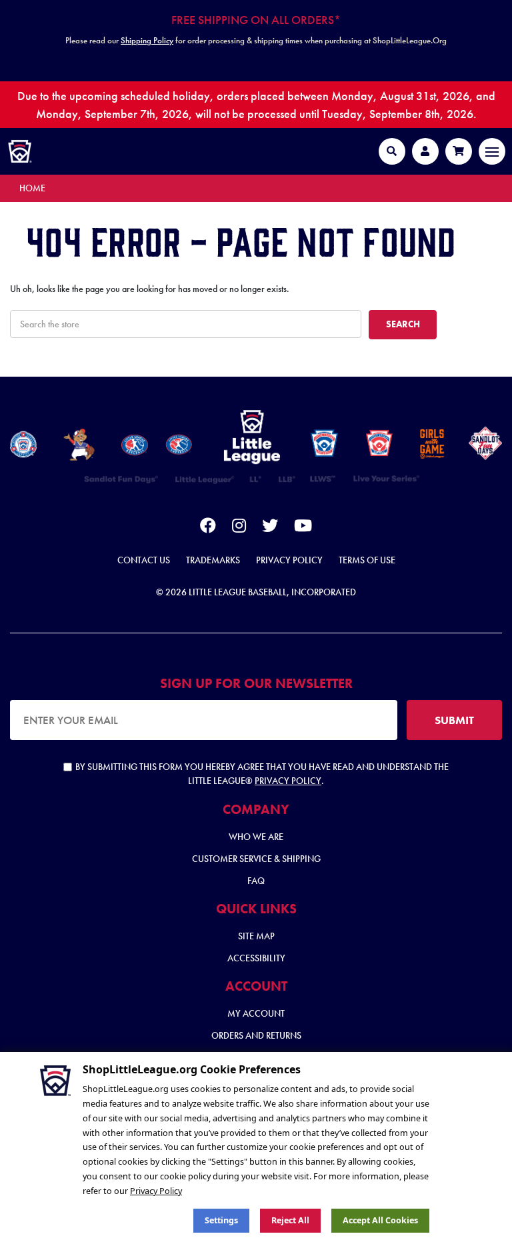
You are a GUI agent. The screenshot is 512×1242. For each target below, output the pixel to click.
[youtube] (303, 528)
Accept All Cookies (380, 1220)
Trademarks (213, 560)
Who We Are (256, 837)
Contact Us (143, 560)
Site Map (256, 936)
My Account (256, 1013)
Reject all (290, 1220)
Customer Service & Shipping (256, 859)
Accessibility (256, 958)
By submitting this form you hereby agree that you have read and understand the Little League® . (262, 774)
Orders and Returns (256, 1035)
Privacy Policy (289, 560)
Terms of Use (367, 560)
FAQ (256, 881)
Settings (221, 1220)
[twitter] (270, 528)
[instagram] (239, 528)
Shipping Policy (147, 40)
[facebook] (208, 528)
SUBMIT (454, 720)
